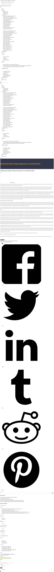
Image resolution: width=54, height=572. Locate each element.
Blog (2, 78)
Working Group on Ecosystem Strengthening (8, 93)
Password (1, 564)
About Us (3, 9)
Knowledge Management (6, 56)
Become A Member (4, 79)
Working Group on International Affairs (7, 110)
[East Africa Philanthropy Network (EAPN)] (5, 5)
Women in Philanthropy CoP (6, 25)
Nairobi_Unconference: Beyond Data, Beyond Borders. (6, 499)
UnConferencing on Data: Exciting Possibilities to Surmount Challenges (8, 497)
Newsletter (9, 44)
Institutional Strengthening (6, 136)
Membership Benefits (5, 11)
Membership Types (5, 12)
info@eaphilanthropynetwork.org (4, 535)
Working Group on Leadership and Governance (8, 27)
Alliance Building (5, 135)
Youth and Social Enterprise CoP (7, 24)
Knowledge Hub (4, 91)
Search (1, 491)
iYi (3, 556)
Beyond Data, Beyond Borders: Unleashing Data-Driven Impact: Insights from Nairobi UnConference (12, 500)
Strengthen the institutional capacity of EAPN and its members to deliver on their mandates (13, 66)
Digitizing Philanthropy (6, 74)
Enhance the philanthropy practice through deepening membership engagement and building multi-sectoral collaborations (17, 65)
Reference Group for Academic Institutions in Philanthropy (10, 94)
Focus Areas (3, 52)
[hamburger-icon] (0, 6)
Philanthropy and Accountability (7, 75)
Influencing (4, 134)
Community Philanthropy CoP (6, 20)
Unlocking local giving (6, 76)
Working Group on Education (6, 23)
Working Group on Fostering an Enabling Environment (9, 92)
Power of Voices (5, 73)
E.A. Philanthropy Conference (6, 71)
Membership (3, 10)
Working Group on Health (6, 26)
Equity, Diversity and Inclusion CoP (7, 22)
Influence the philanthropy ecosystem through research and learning (11, 64)
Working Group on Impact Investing (7, 28)
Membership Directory (5, 90)
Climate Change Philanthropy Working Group (8, 21)
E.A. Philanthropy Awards (6, 72)
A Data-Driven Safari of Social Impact (4, 498)
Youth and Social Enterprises (6, 42)
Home (2, 8)
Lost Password (3, 569)
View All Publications (4, 127)
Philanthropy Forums (4, 77)
